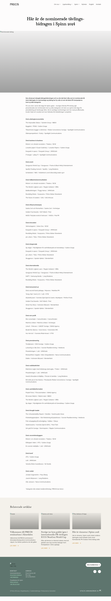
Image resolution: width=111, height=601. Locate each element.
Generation (53, 591)
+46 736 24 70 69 (14, 584)
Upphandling (67, 4)
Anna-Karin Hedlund (16, 575)
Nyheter (84, 4)
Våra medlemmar (92, 565)
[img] (94, 571)
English (91, 4)
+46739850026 (14, 577)
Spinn (76, 4)
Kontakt (98, 4)
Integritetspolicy (24, 591)
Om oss (56, 4)
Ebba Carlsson (14, 582)
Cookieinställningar (35, 591)
